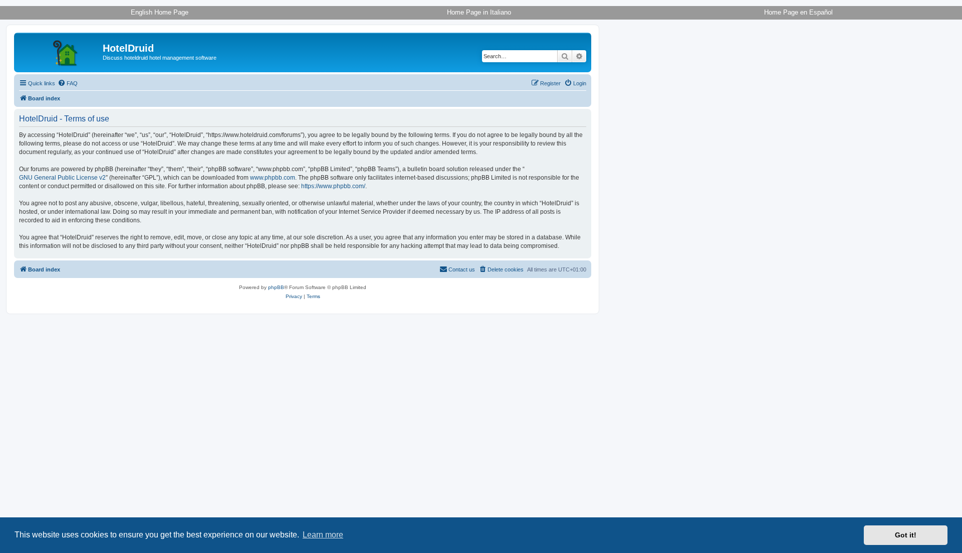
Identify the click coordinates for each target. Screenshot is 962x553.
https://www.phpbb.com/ (333, 186)
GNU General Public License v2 (62, 177)
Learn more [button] (323, 534)
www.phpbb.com (272, 177)
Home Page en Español (798, 12)
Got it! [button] (905, 535)
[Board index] (60, 51)
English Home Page (159, 12)
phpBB (276, 287)
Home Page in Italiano (479, 12)
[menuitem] (68, 83)
